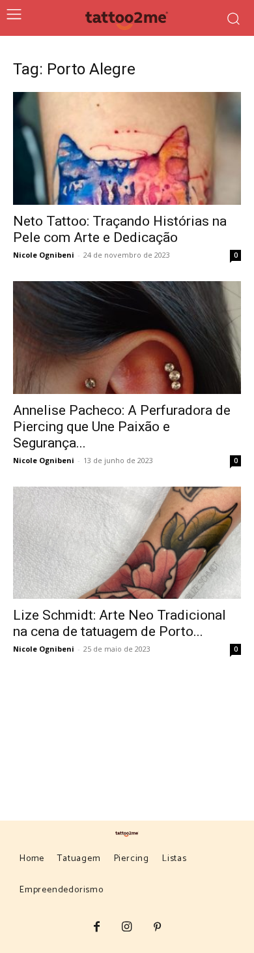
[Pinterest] (157, 928)
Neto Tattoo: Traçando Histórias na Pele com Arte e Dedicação (120, 229)
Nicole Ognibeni (43, 255)
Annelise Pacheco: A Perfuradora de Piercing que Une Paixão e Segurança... (122, 426)
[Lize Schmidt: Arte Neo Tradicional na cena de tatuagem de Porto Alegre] (127, 543)
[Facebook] (96, 928)
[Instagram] (127, 928)
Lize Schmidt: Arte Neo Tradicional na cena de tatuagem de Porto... (119, 623)
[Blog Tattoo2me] (127, 18)
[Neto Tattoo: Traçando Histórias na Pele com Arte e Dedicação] (127, 148)
